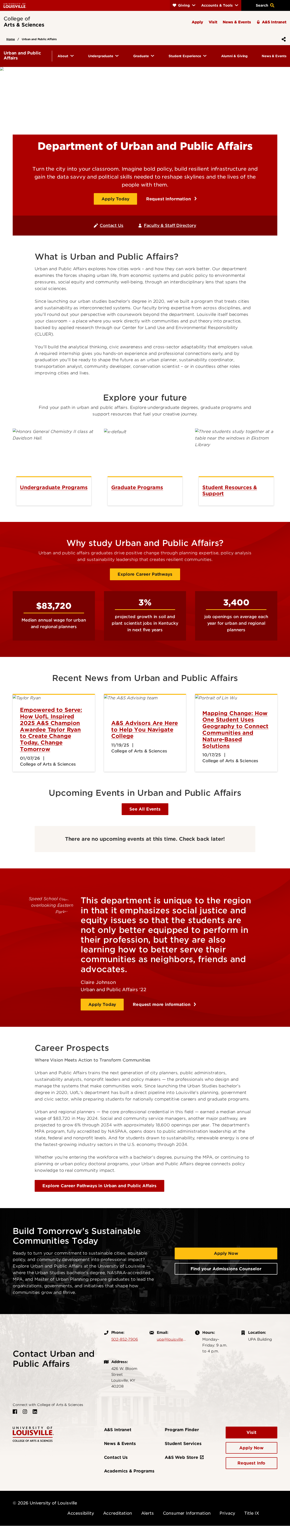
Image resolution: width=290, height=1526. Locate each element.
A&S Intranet (117, 1429)
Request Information (169, 199)
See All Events (145, 809)
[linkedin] (35, 1411)
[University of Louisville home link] (15, 5)
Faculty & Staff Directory (170, 225)
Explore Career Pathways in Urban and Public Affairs (99, 1185)
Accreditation (117, 1513)
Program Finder (182, 1429)
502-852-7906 (124, 1339)
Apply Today (115, 199)
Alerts (147, 1513)
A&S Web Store (181, 1457)
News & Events (120, 1443)
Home (10, 39)
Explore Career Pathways (145, 574)
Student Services (183, 1443)
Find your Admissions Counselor (226, 1268)
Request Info (251, 1463)
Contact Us (111, 225)
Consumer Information (187, 1513)
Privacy (227, 1513)
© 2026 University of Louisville (45, 1503)
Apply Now (226, 1253)
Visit (251, 1432)
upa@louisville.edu (171, 1339)
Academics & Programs (129, 1471)
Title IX (251, 1513)
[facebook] (15, 1411)
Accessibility (80, 1513)
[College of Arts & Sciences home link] (33, 1433)
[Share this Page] (282, 39)
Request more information (162, 1004)
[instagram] (25, 1411)
